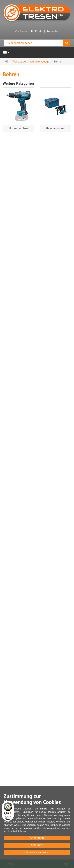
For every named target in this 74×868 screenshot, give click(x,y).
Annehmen (37, 837)
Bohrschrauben (18, 128)
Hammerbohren (55, 128)
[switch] (8, 818)
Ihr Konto (37, 31)
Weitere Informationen (37, 852)
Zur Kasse (21, 31)
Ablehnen (37, 845)
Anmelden (53, 31)
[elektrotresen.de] (37, 12)
